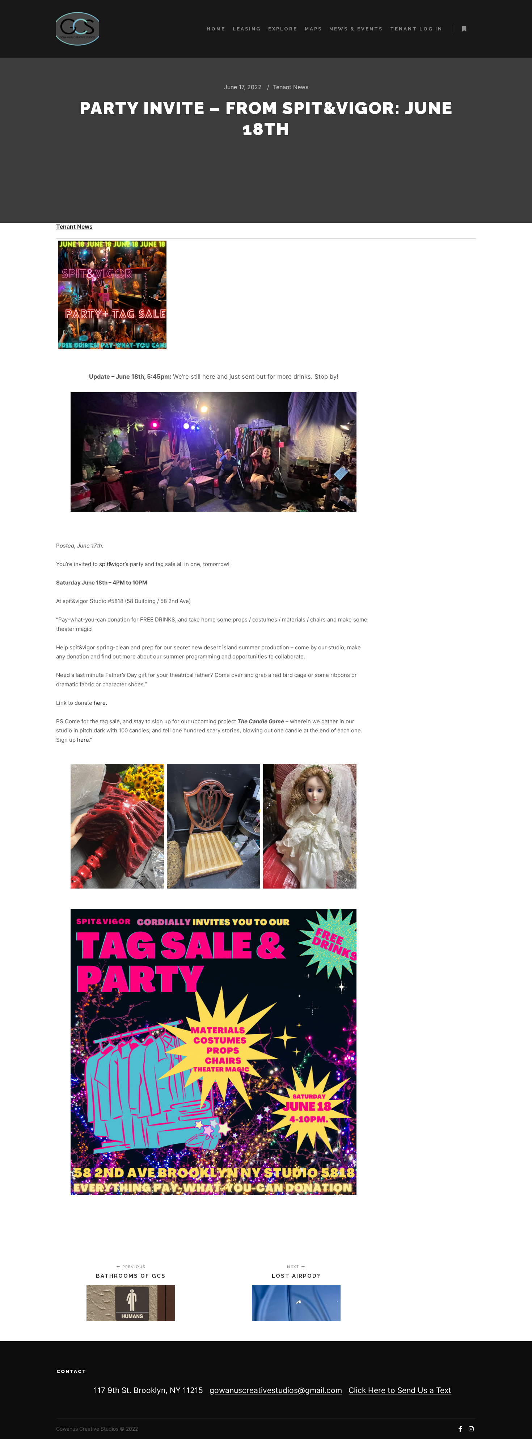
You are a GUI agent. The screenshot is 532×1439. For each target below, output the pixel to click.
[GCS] (77, 29)
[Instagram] (471, 1429)
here (83, 739)
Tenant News (290, 87)
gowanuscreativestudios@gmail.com (276, 1390)
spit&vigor (112, 564)
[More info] (463, 29)
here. (100, 702)
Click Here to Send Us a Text (400, 1390)
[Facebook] (460, 1429)
